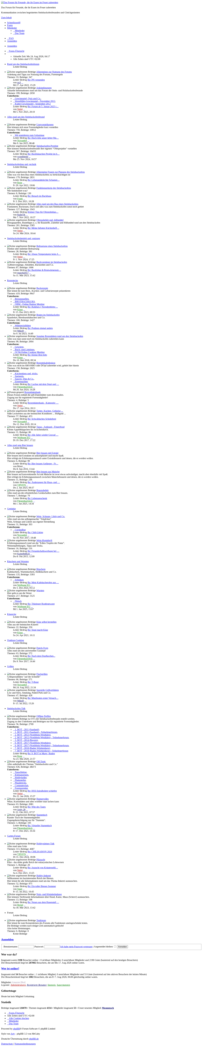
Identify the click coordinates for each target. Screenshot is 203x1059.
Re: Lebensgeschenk (37, 498)
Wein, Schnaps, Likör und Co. (50, 516)
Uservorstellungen (44, 124)
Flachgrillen (42, 674)
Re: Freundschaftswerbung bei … (43, 551)
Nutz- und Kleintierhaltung (49, 894)
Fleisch (18, 601)
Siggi (19, 889)
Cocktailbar (20, 529)
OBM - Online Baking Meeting (29, 304)
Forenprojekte (21, 788)
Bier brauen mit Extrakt (47, 453)
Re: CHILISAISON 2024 (40, 851)
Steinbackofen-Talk (16, 708)
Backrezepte (42, 288)
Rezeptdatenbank (32, 392)
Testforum (41, 920)
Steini (20, 109)
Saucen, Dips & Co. (24, 379)
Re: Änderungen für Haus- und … (44, 482)
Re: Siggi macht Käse (38, 630)
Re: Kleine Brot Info (37, 355)
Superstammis (63, 985)
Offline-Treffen (43, 716)
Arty (13, 1033)
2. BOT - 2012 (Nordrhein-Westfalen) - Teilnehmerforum (42, 737)
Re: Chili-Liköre (35, 532)
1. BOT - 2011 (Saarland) (27, 729)
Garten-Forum (14, 836)
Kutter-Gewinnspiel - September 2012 (33, 104)
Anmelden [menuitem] (12, 41)
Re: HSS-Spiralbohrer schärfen (42, 791)
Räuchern (40, 569)
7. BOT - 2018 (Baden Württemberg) (32, 748)
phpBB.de (34, 1039)
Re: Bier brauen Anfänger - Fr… (43, 463)
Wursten (40, 590)
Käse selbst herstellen (46, 622)
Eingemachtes (21, 381)
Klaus (20, 309)
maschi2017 (23, 272)
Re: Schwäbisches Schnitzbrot (42, 419)
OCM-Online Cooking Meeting (30, 352)
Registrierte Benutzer (36, 985)
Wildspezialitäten (23, 325)
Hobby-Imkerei (43, 875)
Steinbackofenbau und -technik (21, 164)
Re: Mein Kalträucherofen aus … (43, 582)
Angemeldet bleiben (103, 946)
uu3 (19, 82)
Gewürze (19, 347)
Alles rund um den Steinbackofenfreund (26, 117)
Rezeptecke (12, 280)
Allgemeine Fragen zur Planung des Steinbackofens (60, 172)
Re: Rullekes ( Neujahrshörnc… (43, 307)
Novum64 (22, 140)
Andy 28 (21, 809)
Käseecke (11, 614)
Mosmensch (108, 1008)
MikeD (20, 331)
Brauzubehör (42, 490)
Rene (19, 182)
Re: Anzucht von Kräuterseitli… (43, 867)
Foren (10, 25)
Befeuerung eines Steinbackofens (52, 246)
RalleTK (21, 214)
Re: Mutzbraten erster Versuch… (43, 698)
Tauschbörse (21, 772)
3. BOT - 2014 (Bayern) (26, 740)
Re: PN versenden (36, 80)
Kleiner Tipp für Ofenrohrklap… (43, 212)
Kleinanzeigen (21, 775)
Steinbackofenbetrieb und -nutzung (23, 238)
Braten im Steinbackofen (48, 315)
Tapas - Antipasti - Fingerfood (50, 427)
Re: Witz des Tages (37, 807)
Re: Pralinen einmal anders (40, 328)
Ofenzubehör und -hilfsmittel (49, 220)
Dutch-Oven (42, 648)
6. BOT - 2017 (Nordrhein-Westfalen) (33, 743)
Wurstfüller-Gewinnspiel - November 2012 (35, 101)
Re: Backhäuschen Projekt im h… (44, 154)
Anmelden (12, 46)
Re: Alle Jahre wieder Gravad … (43, 435)
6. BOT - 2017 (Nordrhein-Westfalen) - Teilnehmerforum (42, 745)
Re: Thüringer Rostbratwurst (41, 604)
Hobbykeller (20, 777)
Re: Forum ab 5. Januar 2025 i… (43, 106)
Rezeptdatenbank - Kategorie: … (43, 403)
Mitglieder (12, 28)
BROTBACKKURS (25, 301)
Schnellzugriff (13, 22)
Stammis (52, 985)
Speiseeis (19, 376)
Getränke (11, 508)
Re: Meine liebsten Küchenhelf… (43, 228)
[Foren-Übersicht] (29, 2)
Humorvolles (42, 799)
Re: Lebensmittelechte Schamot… (44, 180)
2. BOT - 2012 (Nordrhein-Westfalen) (33, 735)
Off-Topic (41, 761)
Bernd (20, 905)
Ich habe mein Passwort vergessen (76, 946)
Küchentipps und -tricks (26, 373)
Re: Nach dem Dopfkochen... (41, 656)
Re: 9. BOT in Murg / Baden (41, 753)
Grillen (10, 666)
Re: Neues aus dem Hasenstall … (43, 902)
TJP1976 (21, 485)
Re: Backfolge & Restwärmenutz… (44, 270)
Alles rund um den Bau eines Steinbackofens (57, 204)
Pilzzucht (40, 859)
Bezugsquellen (22, 299)
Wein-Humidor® (44, 540)
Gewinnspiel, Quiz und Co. (28, 98)
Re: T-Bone (33, 682)
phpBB (16, 1028)
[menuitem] (19, 30)
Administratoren (18, 985)
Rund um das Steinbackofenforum (23, 64)
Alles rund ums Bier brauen (20, 445)
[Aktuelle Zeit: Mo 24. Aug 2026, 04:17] (8, 53)
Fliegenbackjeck (25, 387)
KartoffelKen (23, 553)
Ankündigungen (44, 88)
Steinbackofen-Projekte (47, 146)
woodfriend (22, 156)
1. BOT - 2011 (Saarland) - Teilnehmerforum (36, 732)
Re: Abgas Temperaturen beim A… (44, 254)
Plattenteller (20, 780)
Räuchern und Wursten (18, 561)
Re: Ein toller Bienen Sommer (42, 886)
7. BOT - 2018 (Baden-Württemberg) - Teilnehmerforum (41, 751)
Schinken (19, 580)
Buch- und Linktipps (24, 349)
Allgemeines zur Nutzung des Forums (54, 72)
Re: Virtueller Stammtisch (40, 825)
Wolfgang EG (23, 437)
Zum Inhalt (6, 17)
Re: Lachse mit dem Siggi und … (43, 384)
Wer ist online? (10, 968)
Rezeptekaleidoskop (45, 363)
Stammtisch (41, 815)
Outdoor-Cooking (15, 640)
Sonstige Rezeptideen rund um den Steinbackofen (59, 336)
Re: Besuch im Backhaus (39, 196)
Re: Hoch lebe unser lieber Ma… (43, 138)
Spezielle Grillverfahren (47, 690)
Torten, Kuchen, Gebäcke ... (49, 411)
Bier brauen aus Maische (48, 471)
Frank (20, 198)
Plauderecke (20, 783)
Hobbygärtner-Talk (45, 843)
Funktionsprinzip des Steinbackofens (53, 188)
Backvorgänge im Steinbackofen (51, 262)
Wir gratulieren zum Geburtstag (29, 135)
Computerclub (21, 785)
